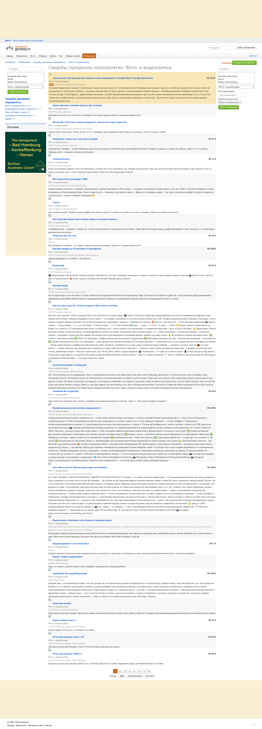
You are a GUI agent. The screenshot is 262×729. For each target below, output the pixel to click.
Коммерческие (135, 675)
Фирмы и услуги (73, 55)
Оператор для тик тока (64, 235)
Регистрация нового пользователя (28, 40)
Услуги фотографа (62, 603)
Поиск (113, 675)
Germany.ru (10, 62)
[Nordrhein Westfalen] (26, 76)
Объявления (21, 46)
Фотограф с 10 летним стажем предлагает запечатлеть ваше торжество (90, 122)
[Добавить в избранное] (51, 78)
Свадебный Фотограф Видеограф (70, 573)
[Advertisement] (82, 19)
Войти (8, 40)
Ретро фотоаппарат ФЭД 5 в (67, 653)
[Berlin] (26, 79)
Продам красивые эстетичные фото (71, 543)
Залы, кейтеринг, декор (16, 112)
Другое (8, 118)
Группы (53, 55)
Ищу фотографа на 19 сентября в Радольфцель (77, 248)
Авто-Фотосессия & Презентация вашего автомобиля (80, 467)
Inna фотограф (60, 285)
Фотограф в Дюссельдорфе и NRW (70, 179)
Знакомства (21, 55)
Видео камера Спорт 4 (64, 620)
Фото (33, 55)
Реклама (13, 127)
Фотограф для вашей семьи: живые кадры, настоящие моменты (85, 219)
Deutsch (253, 55)
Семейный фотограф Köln (66, 391)
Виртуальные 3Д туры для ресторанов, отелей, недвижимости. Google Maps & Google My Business (103, 78)
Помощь (10, 725)
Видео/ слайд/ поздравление (67, 556)
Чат (61, 55)
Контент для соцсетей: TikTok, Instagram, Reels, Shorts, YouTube (85, 305)
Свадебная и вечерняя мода (18, 115)
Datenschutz (21, 725)
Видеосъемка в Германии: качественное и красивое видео (82, 520)
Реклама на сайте (36, 725)
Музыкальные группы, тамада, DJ (20, 108)
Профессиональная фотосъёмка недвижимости (77, 408)
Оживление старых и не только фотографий (75, 138)
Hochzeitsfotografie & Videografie (70, 365)
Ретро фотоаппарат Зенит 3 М (68, 636)
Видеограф (58, 265)
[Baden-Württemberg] (26, 82)
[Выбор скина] (253, 725)
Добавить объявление (244, 62)
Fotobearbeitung (61, 159)
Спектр (56, 202)
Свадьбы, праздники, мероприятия (49, 62)
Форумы (43, 55)
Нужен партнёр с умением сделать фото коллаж (77, 105)
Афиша (10, 55)
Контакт (48, 725)
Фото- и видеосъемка (79, 62)
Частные (150, 675)
